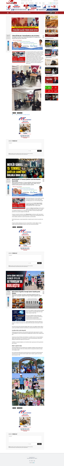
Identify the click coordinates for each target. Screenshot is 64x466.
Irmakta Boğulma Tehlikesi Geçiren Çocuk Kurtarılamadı (18, 12)
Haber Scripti (31, 462)
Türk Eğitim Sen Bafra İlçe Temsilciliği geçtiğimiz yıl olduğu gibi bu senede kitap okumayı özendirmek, (26, 38)
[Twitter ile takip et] (31, 461)
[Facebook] (8, 41)
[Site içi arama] (57, 13)
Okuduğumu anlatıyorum (27, 114)
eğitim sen (22, 114)
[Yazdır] (8, 48)
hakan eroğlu (19, 114)
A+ (43, 35)
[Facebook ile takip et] (29, 461)
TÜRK (16, 114)
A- (43, 37)
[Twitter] (8, 43)
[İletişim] (55, 13)
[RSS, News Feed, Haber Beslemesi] (33, 461)
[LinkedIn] (8, 45)
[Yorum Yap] (8, 49)
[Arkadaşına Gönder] (8, 46)
